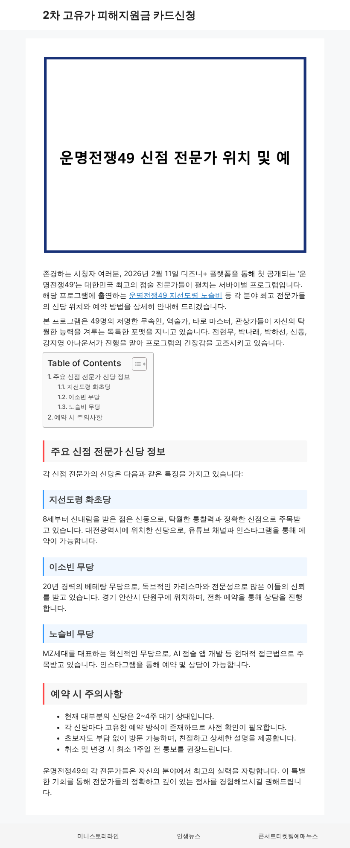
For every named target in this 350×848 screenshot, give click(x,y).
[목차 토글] (135, 364)
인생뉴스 (189, 835)
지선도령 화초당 (89, 386)
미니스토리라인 (98, 835)
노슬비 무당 (84, 406)
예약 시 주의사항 (78, 417)
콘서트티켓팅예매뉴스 (288, 835)
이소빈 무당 (84, 396)
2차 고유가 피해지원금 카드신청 (119, 15)
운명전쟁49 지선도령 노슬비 (175, 295)
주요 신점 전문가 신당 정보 (91, 377)
